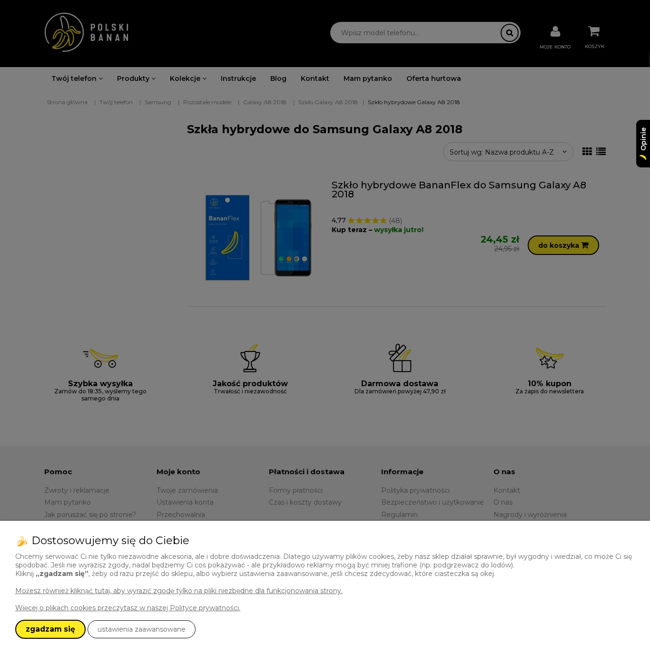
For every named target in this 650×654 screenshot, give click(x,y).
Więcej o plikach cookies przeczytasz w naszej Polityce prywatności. (127, 608)
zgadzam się (50, 629)
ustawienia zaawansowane (142, 629)
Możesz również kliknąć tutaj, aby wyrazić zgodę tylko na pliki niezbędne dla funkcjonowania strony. (179, 590)
